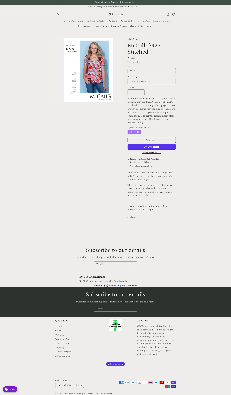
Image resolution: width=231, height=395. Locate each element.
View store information (141, 166)
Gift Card (59, 335)
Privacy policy (106, 394)
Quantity (131, 88)
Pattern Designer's (63, 352)
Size (129, 66)
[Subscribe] (134, 264)
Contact (59, 331)
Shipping (59, 348)
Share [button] (132, 217)
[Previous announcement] (56, 2)
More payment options (151, 153)
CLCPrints (66, 394)
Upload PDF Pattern (138, 127)
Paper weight (133, 77)
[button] (58, 14)
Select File (134, 132)
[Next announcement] (174, 2)
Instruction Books (63, 339)
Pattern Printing (63, 343)
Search (58, 326)
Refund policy (93, 394)
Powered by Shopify (77, 394)
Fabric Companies (63, 356)
